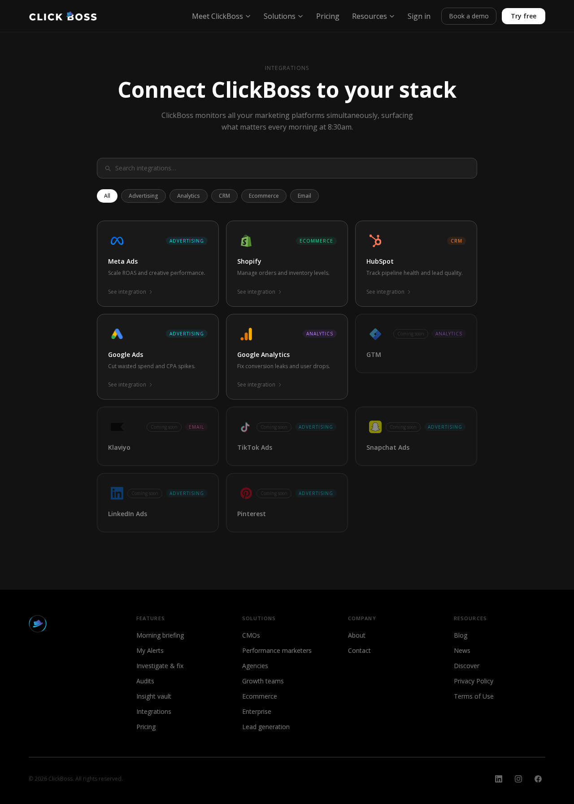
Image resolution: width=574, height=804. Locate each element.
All (107, 196)
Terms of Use (474, 696)
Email (304, 196)
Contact (359, 650)
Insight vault (153, 696)
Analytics (188, 196)
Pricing (327, 16)
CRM (224, 196)
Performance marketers (277, 650)
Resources (369, 16)
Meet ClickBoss (217, 16)
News (462, 650)
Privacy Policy (473, 681)
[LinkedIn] (498, 779)
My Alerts (150, 650)
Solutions (280, 16)
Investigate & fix (159, 665)
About (356, 635)
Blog (460, 635)
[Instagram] (518, 779)
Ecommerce (264, 196)
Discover (466, 665)
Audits (145, 681)
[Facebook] (538, 779)
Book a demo (469, 16)
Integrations (153, 711)
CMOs (251, 635)
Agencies (255, 665)
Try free (523, 16)
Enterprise (256, 711)
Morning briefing (160, 635)
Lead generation (266, 726)
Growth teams (263, 681)
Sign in (419, 16)
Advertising (143, 196)
